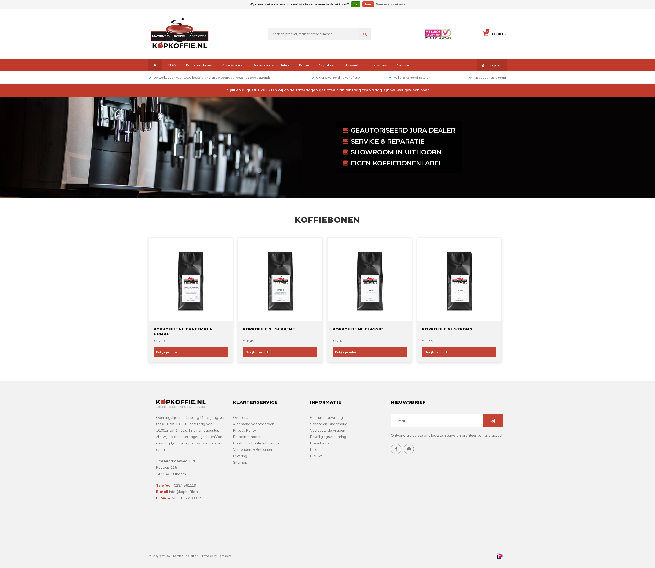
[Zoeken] (365, 34)
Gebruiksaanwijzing (326, 417)
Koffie (304, 65)
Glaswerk (351, 65)
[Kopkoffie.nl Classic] (369, 279)
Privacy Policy (244, 430)
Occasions (378, 65)
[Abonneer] (493, 420)
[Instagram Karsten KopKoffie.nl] (409, 449)
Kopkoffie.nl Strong (447, 329)
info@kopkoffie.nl (184, 491)
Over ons (240, 417)
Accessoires (232, 65)
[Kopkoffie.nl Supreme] (280, 279)
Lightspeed (225, 556)
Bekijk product (167, 352)
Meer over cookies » (391, 4)
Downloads (320, 443)
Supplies (326, 65)
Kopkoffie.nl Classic (358, 329)
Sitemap (240, 462)
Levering (240, 456)
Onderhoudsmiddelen (270, 65)
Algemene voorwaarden (253, 424)
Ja (355, 4)
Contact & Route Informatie (256, 443)
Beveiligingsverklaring (328, 436)
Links (314, 449)
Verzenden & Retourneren (255, 449)
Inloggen (494, 65)
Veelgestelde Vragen (327, 430)
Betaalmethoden (247, 436)
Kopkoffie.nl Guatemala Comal (183, 331)
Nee (368, 4)
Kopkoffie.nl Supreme (269, 329)
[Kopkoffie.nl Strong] (459, 279)
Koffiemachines (199, 65)
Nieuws (316, 456)
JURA (171, 65)
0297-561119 (185, 485)
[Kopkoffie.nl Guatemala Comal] (190, 279)
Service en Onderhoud (328, 424)
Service (403, 65)
